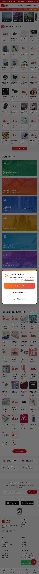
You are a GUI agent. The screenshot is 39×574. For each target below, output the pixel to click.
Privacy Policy (29, 280)
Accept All (21, 286)
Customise (21, 299)
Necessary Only (21, 292)
